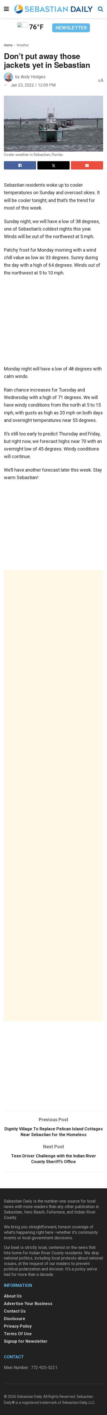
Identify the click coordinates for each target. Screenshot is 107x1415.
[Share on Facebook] (20, 165)
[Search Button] (100, 9)
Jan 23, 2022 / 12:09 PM (33, 85)
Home (8, 45)
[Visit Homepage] (53, 9)
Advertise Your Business (28, 1303)
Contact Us (15, 1311)
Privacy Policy (18, 1326)
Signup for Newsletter (26, 1341)
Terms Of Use (18, 1333)
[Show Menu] (6, 9)
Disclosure (14, 1318)
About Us (13, 1296)
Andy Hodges (33, 76)
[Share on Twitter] (53, 165)
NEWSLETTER (71, 28)
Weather (23, 45)
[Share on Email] (87, 165)
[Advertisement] (53, 795)
